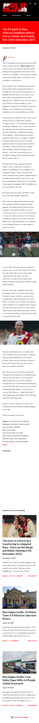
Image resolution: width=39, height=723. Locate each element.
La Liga (5, 427)
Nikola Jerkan (14, 427)
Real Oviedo (7, 436)
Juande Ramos (24, 424)
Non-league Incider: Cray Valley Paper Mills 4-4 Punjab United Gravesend (18, 680)
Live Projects (16, 15)
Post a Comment (16, 576)
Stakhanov (21, 439)
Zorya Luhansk (22, 441)
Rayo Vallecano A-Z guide (12, 433)
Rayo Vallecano (8, 430)
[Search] (30, 3)
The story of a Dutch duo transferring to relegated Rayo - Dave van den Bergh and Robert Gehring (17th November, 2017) (17, 547)
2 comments (14, 641)
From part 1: (11, 57)
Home (4, 15)
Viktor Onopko (8, 441)
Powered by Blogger (20, 717)
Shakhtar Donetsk (20, 436)
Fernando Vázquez (10, 424)
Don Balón (24, 421)
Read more (32, 576)
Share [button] (4, 445)
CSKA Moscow (14, 421)
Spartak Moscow (9, 439)
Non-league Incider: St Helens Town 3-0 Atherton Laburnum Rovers (19, 615)
